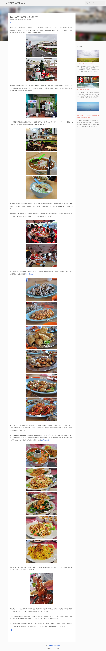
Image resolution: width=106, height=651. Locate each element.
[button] (11, 22)
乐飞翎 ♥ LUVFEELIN (15, 2)
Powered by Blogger (54, 645)
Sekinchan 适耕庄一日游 (83, 89)
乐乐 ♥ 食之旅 (29, 274)
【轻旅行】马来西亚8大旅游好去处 (85, 63)
